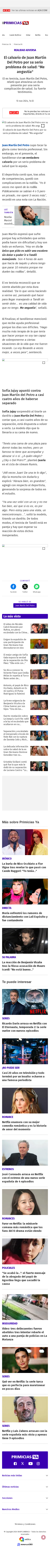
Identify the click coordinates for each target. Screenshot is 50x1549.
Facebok (13, 592)
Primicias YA (6, 44)
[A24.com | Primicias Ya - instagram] (38, 1463)
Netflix (37, 35)
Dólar (28, 35)
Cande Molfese (15, 35)
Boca (47, 35)
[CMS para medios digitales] (25, 1544)
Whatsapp (37, 592)
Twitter (25, 592)
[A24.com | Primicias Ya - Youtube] (30, 1463)
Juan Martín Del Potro (15, 145)
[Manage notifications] (43, 1537)
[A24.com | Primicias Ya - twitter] (22, 1463)
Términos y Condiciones (25, 1524)
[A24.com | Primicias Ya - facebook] (15, 1463)
